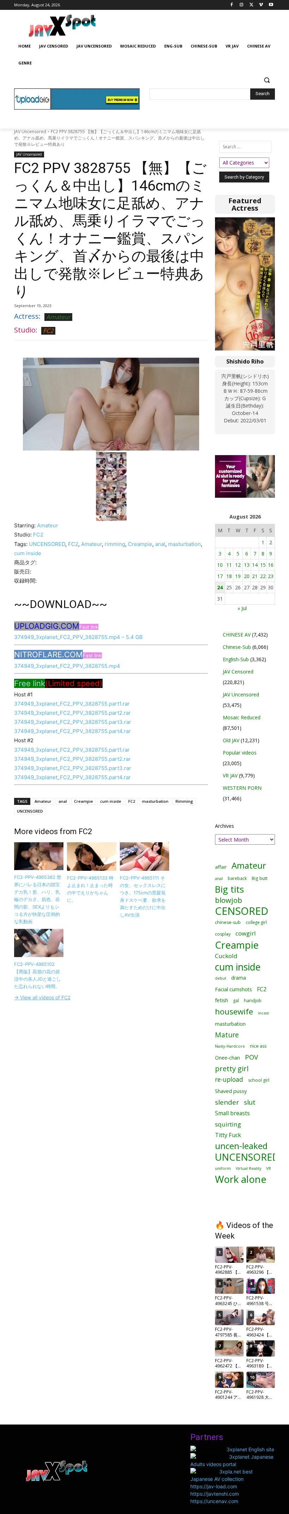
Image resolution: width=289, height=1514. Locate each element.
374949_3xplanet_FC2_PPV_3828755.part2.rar (72, 712)
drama (238, 977)
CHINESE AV (237, 634)
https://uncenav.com (214, 1501)
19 (238, 576)
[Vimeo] (261, 5)
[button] (266, 80)
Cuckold (226, 956)
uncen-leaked (241, 1146)
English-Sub (236, 659)
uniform (223, 1168)
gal (236, 1001)
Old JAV (231, 740)
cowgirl (245, 933)
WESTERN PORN (242, 787)
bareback (237, 878)
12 (238, 564)
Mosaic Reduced (241, 717)
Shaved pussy (231, 1091)
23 (270, 576)
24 (220, 587)
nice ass (258, 1046)
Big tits (229, 889)
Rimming (184, 801)
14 (255, 564)
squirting (228, 1124)
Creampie (140, 544)
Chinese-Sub (237, 647)
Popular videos (240, 752)
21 (255, 576)
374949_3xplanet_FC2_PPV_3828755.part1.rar (72, 703)
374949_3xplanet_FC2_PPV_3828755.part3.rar (72, 722)
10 (220, 564)
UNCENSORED (47, 544)
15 (263, 564)
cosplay (222, 934)
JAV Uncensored (30, 132)
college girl (256, 922)
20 (247, 576)
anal (160, 544)
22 (263, 576)
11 (229, 564)
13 (247, 564)
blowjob (228, 900)
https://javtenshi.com (214, 1494)
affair (221, 867)
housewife (234, 1011)
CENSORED (241, 911)
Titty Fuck (228, 1135)
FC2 (48, 331)
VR (268, 1168)
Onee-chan (227, 1057)
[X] (251, 5)
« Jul (242, 608)
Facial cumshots (233, 989)
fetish (221, 1000)
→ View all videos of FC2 (42, 997)
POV (251, 1057)
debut (220, 978)
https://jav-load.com (213, 1486)
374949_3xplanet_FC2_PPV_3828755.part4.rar (72, 731)
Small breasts (232, 1113)
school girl (258, 1080)
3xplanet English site (250, 1449)
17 (220, 576)
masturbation (184, 544)
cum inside (27, 553)
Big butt (260, 878)
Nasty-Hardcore (230, 1046)
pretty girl (231, 1068)
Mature (227, 1034)
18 (229, 576)
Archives (224, 826)
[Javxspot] (62, 26)
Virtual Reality (248, 1168)
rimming (115, 544)
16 (270, 564)
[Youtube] (271, 5)
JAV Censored (238, 671)
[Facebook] (232, 5)
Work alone (240, 1179)
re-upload (229, 1079)
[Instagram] (242, 5)
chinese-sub (228, 922)
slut (250, 1102)
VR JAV (230, 775)
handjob (253, 1001)
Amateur (58, 317)
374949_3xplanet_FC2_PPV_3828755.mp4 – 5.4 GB (78, 637)
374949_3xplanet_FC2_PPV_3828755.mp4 (67, 666)
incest (263, 1013)
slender (227, 1102)
